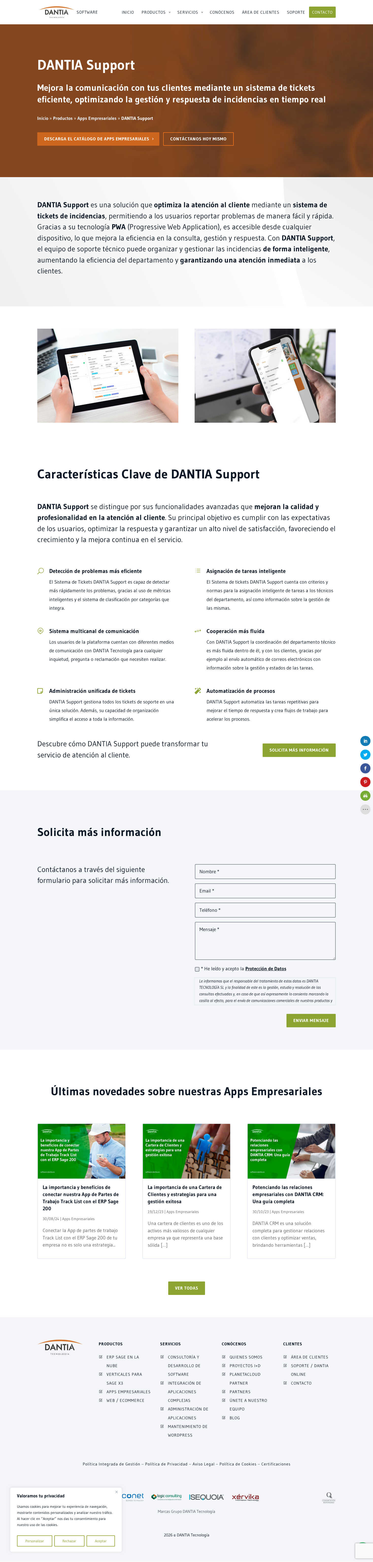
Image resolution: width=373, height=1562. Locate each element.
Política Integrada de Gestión (111, 1463)
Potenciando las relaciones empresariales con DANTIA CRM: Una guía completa (288, 1194)
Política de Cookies (238, 1463)
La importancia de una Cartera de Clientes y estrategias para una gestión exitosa (185, 1194)
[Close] (116, 1492)
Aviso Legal (204, 1463)
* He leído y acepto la (243, 969)
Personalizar (34, 1541)
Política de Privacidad (166, 1463)
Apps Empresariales (78, 1218)
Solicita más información (299, 750)
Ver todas (186, 1288)
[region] (66, 1519)
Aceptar (101, 1541)
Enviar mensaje (311, 1020)
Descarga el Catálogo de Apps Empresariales (96, 138)
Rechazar (69, 1541)
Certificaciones (276, 1463)
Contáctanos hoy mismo (198, 138)
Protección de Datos (265, 969)
